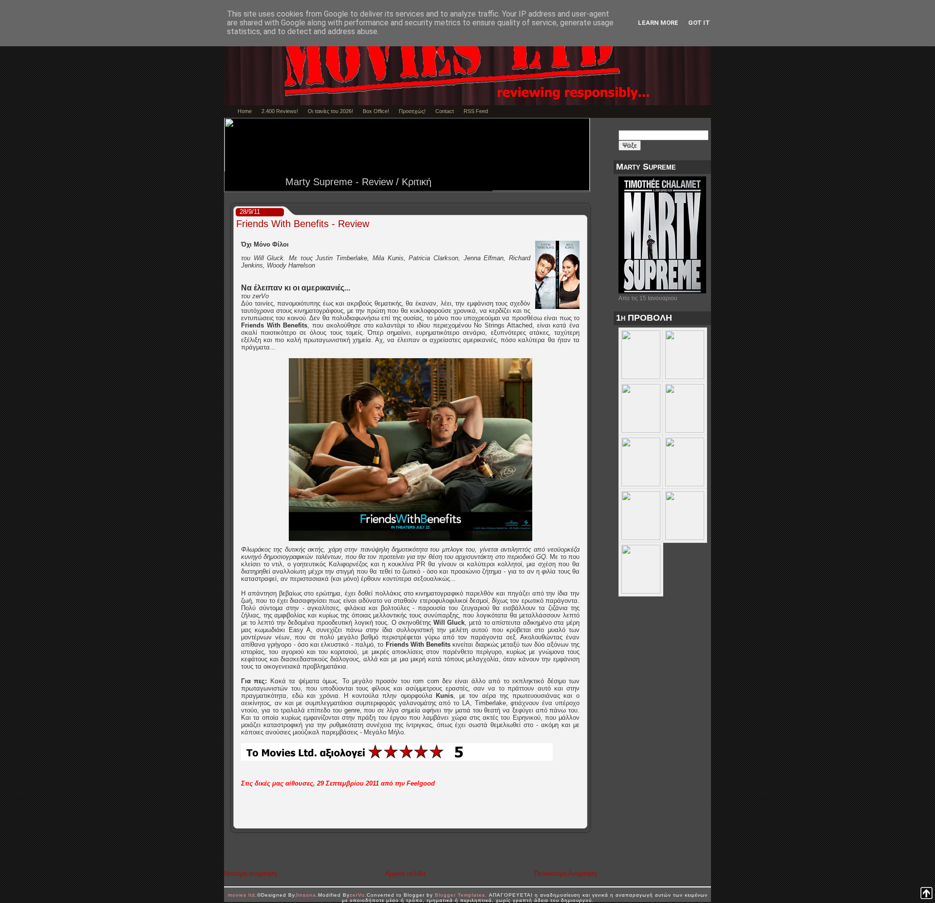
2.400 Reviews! (280, 111)
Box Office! (376, 111)
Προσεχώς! (412, 111)
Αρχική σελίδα (405, 873)
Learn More (658, 22)
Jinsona (305, 895)
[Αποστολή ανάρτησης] (583, 821)
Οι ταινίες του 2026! (330, 111)
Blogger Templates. (461, 895)
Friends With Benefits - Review (302, 223)
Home (245, 111)
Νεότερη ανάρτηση (250, 873)
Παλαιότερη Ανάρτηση (565, 873)
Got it (699, 22)
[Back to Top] (926, 894)
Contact (444, 111)
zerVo (357, 895)
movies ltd (241, 895)
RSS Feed (476, 111)
